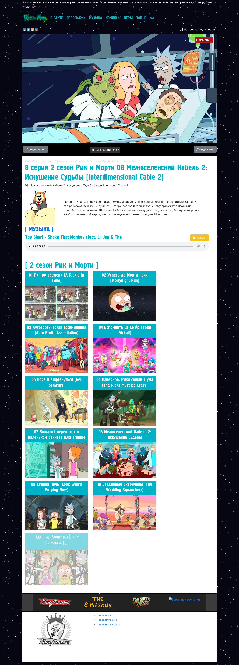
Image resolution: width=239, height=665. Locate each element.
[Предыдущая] (35, 149)
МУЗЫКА (95, 18)
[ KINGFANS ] (203, 39)
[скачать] (201, 237)
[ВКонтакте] (24, 29)
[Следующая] (205, 149)
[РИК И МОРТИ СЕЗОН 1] (109, 620)
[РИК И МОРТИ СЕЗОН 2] (109, 625)
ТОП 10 (141, 18)
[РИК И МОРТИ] (105, 615)
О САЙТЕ (56, 18)
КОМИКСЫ (113, 18)
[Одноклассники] (32, 29)
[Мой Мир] (36, 29)
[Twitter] (28, 29)
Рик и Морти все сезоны (39, 161)
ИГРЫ (128, 18)
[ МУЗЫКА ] (39, 229)
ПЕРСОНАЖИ (76, 18)
